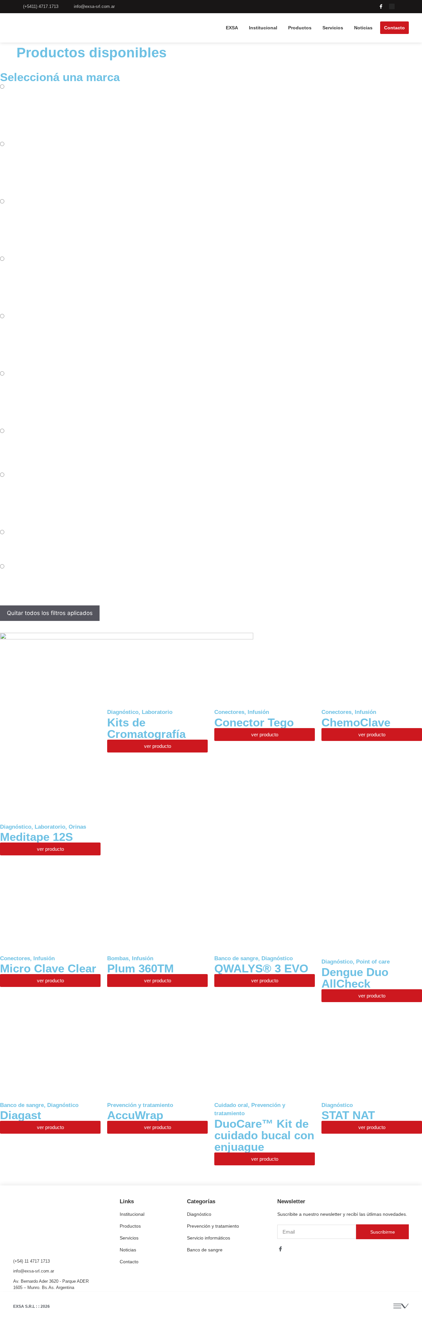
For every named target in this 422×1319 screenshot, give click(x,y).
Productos (300, 27)
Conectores (229, 712)
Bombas (118, 958)
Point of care (373, 962)
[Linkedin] (403, 6)
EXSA (232, 27)
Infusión (258, 712)
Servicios (332, 27)
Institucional (263, 27)
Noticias (363, 27)
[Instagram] (392, 6)
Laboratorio (50, 827)
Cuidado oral (231, 1105)
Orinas (77, 827)
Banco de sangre (236, 958)
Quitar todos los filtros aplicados (50, 613)
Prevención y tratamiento (140, 1105)
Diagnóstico (15, 827)
